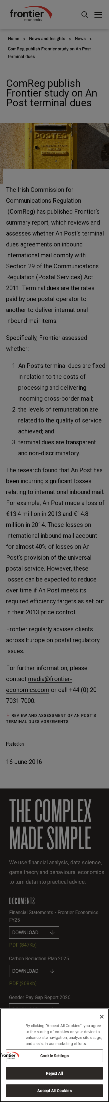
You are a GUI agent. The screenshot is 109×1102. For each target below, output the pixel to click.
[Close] (101, 1016)
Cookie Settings (54, 1055)
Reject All (54, 1073)
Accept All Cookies (54, 1090)
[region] (54, 1055)
